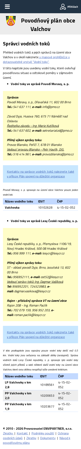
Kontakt (23, 433)
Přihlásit (72, 7)
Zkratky (8, 433)
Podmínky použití (42, 433)
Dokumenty (48, 438)
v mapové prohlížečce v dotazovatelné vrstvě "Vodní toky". (36, 59)
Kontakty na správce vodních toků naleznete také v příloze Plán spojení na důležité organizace (40, 174)
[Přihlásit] (63, 7)
